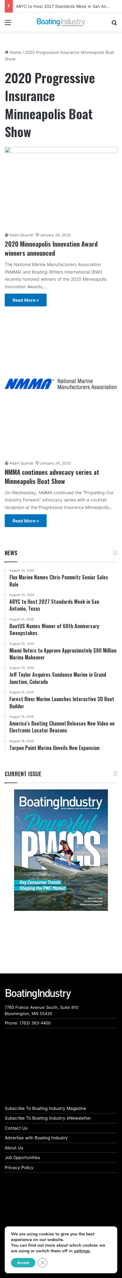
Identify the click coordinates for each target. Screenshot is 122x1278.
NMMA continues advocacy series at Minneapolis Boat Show (52, 476)
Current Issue (23, 774)
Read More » (26, 300)
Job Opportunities (22, 1157)
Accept (23, 1262)
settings (82, 1251)
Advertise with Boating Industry (36, 1137)
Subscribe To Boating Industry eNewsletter (48, 1118)
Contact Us (16, 1128)
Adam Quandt (21, 235)
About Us (14, 1147)
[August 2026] (61, 850)
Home (14, 52)
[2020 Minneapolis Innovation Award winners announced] (61, 187)
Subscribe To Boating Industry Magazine (45, 1108)
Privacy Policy (19, 1167)
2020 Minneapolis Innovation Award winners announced (51, 248)
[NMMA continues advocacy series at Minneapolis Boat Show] (61, 384)
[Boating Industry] (61, 22)
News (11, 553)
